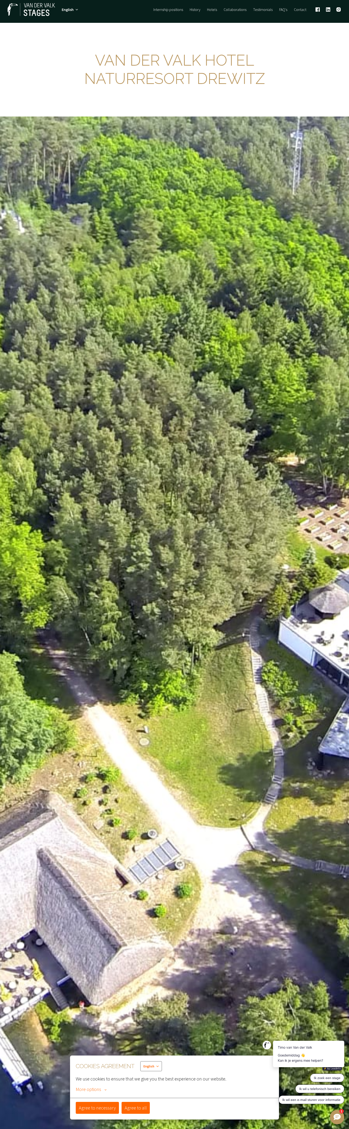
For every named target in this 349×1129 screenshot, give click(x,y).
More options (88, 1089)
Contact (300, 9)
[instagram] (338, 9)
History (195, 9)
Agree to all (136, 1108)
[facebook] (317, 9)
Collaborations (235, 9)
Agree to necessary (97, 1108)
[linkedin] (328, 9)
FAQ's (283, 9)
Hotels (212, 9)
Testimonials (263, 9)
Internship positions (168, 9)
